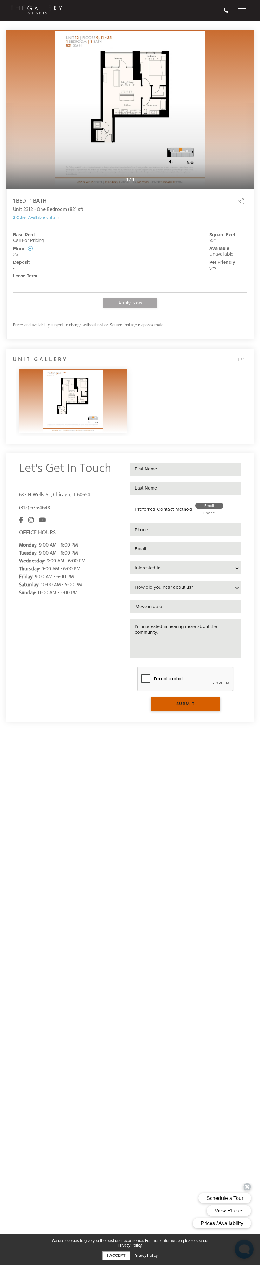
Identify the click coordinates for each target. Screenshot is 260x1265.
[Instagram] (31, 521)
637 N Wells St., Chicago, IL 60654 (54, 494)
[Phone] (225, 10)
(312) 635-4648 (34, 507)
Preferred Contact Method (163, 509)
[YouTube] (42, 521)
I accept (116, 1255)
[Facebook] (21, 521)
